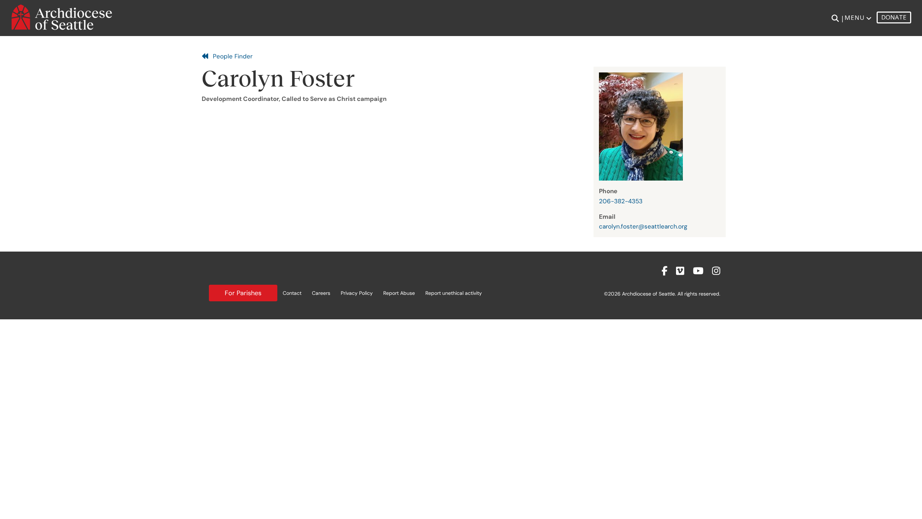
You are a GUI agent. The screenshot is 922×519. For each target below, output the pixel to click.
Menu (855, 17)
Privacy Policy (357, 293)
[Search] (835, 18)
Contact (292, 293)
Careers (321, 293)
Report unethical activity (453, 293)
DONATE (894, 17)
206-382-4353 (621, 201)
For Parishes (243, 293)
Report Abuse (399, 293)
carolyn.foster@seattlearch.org (643, 226)
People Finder (230, 56)
